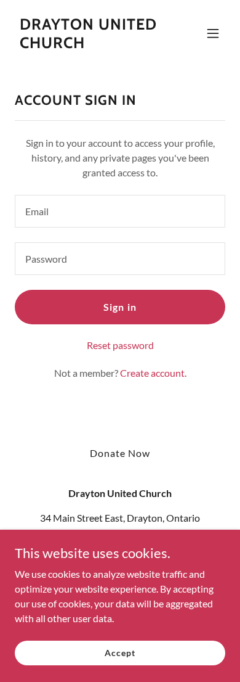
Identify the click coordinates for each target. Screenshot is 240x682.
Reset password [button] (120, 345)
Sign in (119, 307)
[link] (88, 44)
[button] (213, 33)
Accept (120, 652)
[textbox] (120, 211)
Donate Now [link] (120, 453)
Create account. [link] (153, 373)
